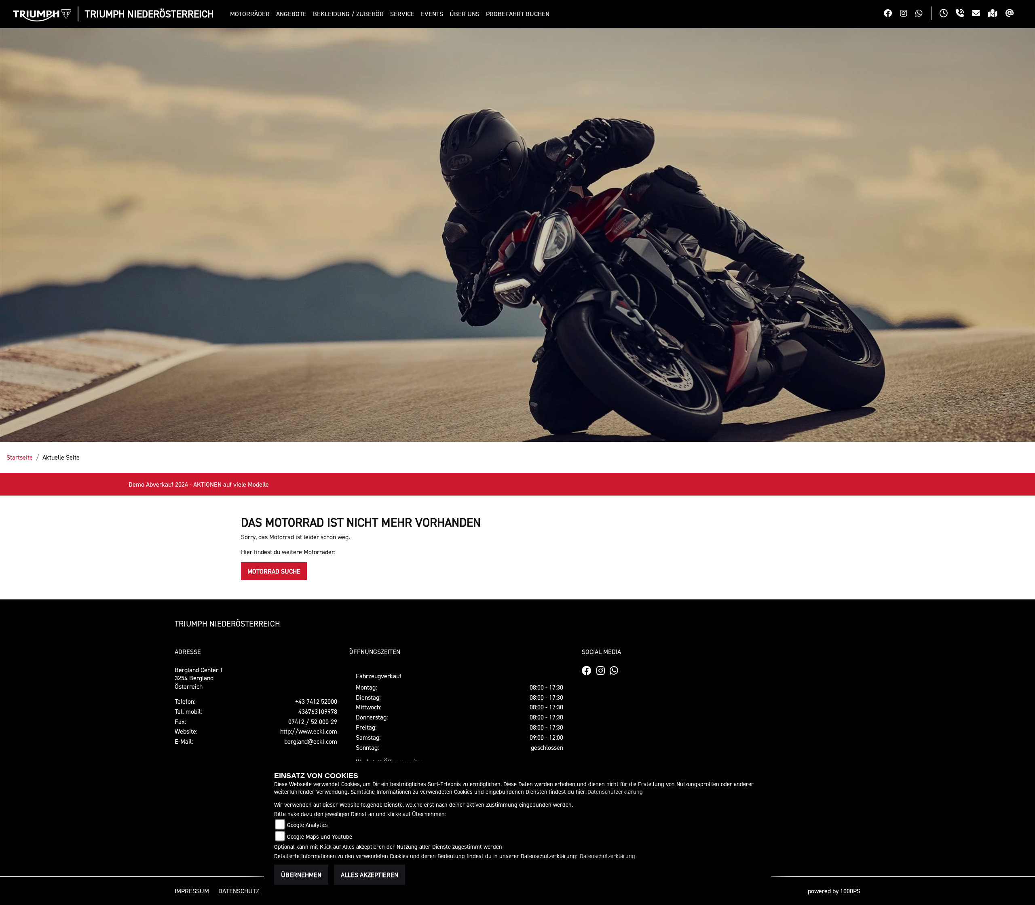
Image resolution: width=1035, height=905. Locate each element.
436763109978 (317, 711)
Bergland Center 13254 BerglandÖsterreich (199, 678)
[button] (251, 13)
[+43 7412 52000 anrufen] (964, 14)
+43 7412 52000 (316, 701)
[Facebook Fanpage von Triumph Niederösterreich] (892, 14)
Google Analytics (307, 824)
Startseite (19, 457)
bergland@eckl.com (310, 741)
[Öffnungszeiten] (948, 14)
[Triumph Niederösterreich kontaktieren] (980, 14)
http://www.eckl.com (308, 731)
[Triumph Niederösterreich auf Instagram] (907, 14)
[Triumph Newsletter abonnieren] (1013, 14)
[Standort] (996, 14)
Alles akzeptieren (369, 875)
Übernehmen (301, 875)
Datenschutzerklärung (615, 791)
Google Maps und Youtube (319, 836)
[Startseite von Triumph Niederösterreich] (42, 15)
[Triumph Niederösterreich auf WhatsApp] (923, 14)
